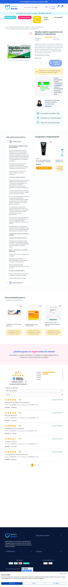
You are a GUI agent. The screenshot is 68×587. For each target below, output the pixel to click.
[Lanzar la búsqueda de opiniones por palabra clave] (62, 394)
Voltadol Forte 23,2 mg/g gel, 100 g (13, 325)
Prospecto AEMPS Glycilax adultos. (17, 278)
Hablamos (48, 106)
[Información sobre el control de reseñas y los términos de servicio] (25, 381)
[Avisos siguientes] (38, 465)
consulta (58, 85)
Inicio (6, 27)
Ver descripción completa (42, 55)
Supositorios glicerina (37, 27)
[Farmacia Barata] (11, 7)
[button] (61, 7)
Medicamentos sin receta (16, 27)
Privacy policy (63, 573)
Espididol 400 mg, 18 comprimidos (32, 325)
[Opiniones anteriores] (29, 464)
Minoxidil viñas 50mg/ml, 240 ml (52, 325)
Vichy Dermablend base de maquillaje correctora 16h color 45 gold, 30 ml (43, 161)
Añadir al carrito (44, 168)
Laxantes (27, 27)
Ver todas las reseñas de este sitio (18, 384)
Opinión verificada (58, 399)
